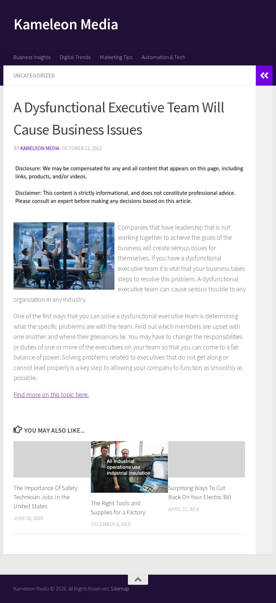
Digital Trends (75, 57)
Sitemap (120, 588)
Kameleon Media (65, 24)
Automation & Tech (163, 57)
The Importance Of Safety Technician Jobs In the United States (45, 497)
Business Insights (31, 57)
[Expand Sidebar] (264, 75)
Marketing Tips (116, 57)
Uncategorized (34, 75)
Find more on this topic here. (51, 395)
